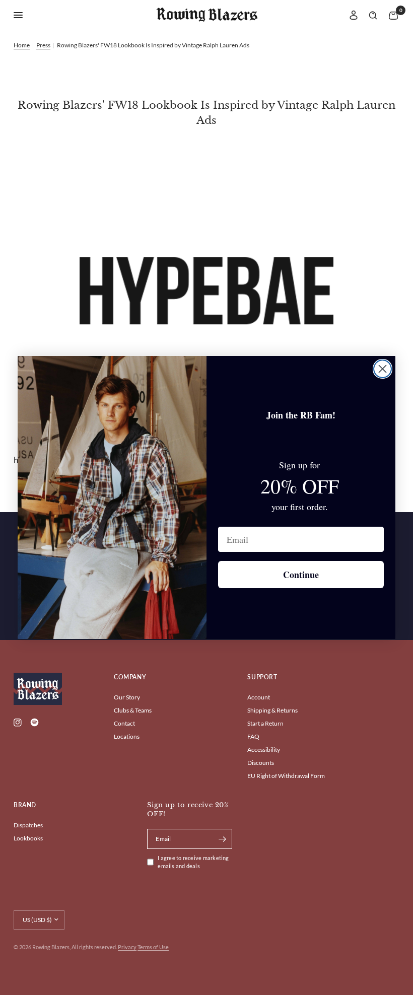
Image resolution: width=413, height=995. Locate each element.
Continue (301, 574)
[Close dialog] (382, 369)
